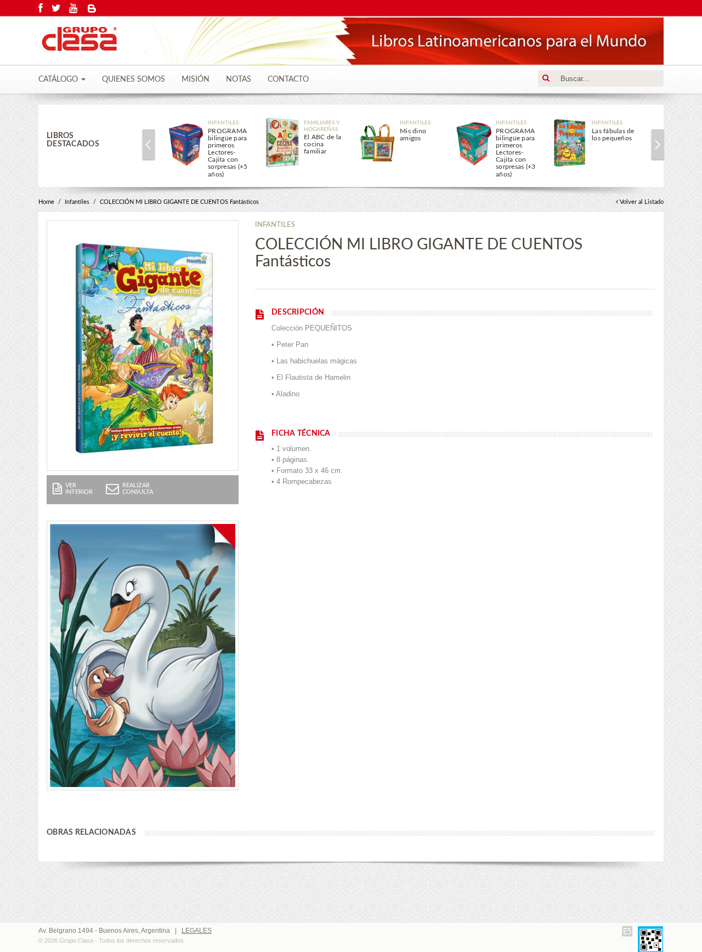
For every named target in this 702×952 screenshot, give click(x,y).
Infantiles (77, 202)
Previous (149, 144)
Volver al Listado (642, 202)
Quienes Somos (133, 79)
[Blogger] (92, 8)
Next (658, 144)
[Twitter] (56, 8)
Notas (238, 79)
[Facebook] (40, 8)
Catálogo (59, 79)
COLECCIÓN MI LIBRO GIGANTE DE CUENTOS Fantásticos (179, 202)
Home (46, 202)
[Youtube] (73, 8)
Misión (196, 79)
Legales (197, 930)
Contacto (288, 79)
